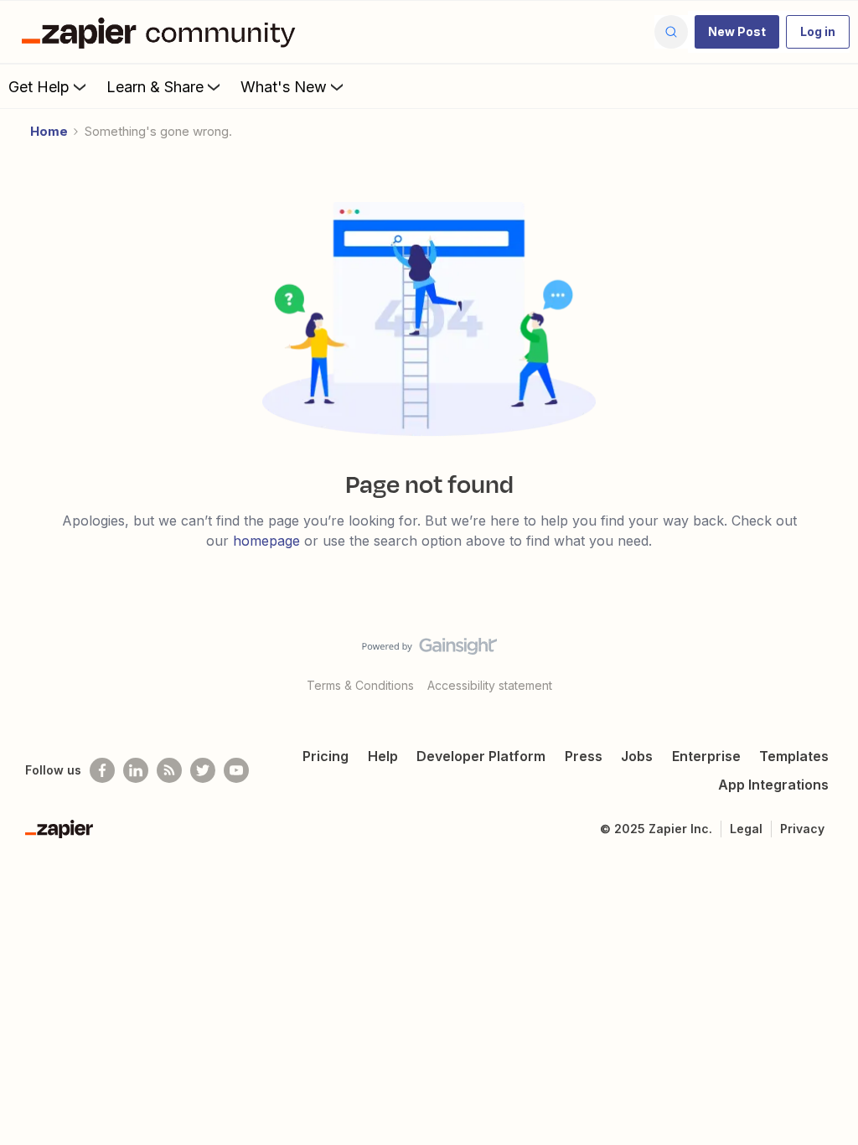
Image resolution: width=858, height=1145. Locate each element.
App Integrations (773, 784)
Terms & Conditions (360, 685)
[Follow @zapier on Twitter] (202, 770)
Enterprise (706, 756)
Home (49, 131)
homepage (266, 540)
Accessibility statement (489, 685)
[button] (737, 32)
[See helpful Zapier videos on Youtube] (236, 770)
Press (583, 756)
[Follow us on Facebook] (102, 770)
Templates (794, 756)
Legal (746, 828)
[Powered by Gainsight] (429, 650)
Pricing (325, 756)
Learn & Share (155, 87)
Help (383, 756)
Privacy (802, 828)
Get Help (39, 87)
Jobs (637, 756)
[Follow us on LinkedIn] (135, 770)
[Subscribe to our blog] (169, 770)
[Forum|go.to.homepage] (162, 32)
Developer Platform (480, 756)
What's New (283, 87)
